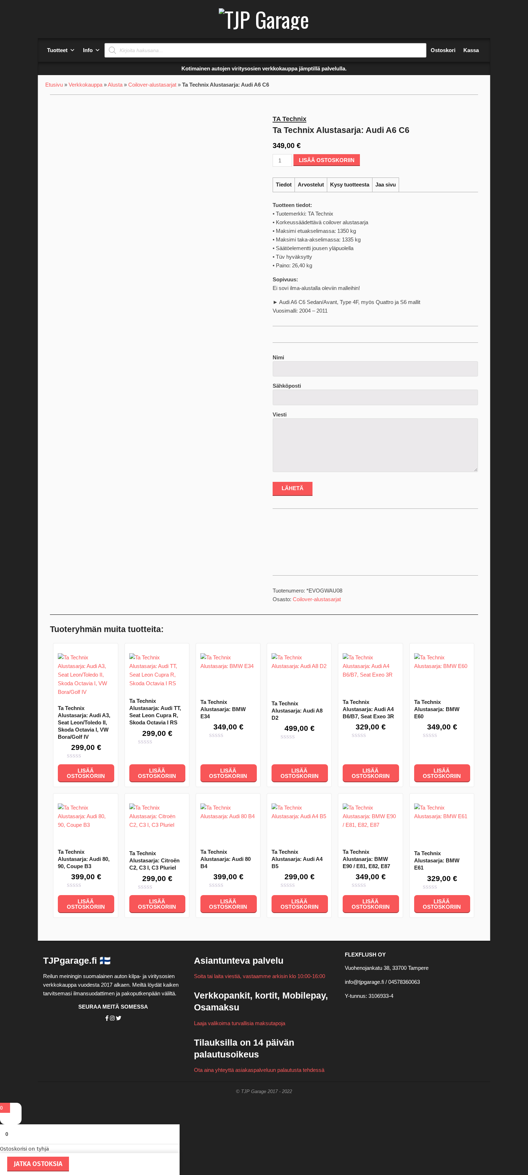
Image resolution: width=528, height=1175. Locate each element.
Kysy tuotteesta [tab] (349, 184)
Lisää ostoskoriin (327, 160)
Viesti (280, 414)
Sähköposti (287, 386)
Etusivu (54, 85)
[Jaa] (504, 8)
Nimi (278, 357)
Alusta (115, 85)
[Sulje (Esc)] (520, 8)
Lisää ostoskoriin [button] (86, 773)
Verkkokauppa (85, 85)
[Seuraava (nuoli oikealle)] (515, 587)
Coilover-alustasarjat (152, 85)
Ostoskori (443, 50)
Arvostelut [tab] (311, 184)
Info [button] (88, 50)
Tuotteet (57, 50)
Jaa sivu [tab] (385, 184)
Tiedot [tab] (284, 184)
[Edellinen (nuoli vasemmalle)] (12, 587)
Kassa (471, 50)
